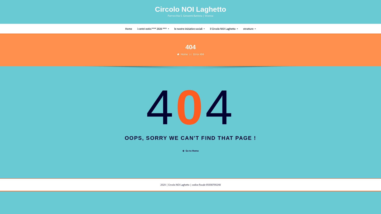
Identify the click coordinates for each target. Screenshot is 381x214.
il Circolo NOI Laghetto (223, 28)
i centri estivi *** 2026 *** (152, 28)
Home (128, 28)
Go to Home (192, 150)
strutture (248, 28)
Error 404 (198, 54)
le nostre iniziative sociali (188, 28)
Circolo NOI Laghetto (190, 9)
